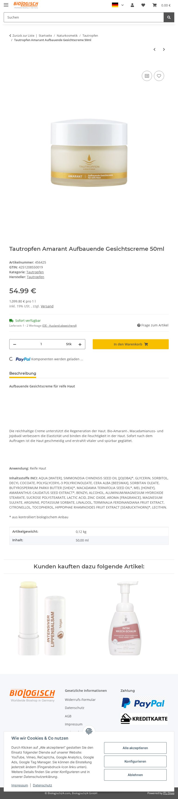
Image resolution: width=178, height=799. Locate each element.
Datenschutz (42, 785)
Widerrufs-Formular (80, 699)
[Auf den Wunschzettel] (159, 76)
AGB (68, 716)
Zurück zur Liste (23, 35)
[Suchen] (169, 17)
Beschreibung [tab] (22, 373)
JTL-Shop (168, 793)
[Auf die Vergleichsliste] (147, 76)
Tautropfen (35, 272)
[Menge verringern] (15, 344)
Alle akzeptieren (135, 748)
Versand (47, 306)
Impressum (19, 785)
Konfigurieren (135, 761)
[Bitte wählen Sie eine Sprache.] (117, 5)
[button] (132, 5)
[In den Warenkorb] (13, 64)
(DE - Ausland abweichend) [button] (59, 326)
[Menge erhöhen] (80, 344)
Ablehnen (135, 775)
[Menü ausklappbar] (6, 3)
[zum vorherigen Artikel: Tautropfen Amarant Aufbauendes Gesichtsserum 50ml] (154, 49)
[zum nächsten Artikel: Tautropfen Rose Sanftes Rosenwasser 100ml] (164, 49)
